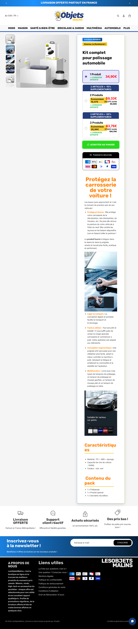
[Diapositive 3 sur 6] (10, 59)
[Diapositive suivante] (130, 3)
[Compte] (124, 16)
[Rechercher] (118, 16)
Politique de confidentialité (50, 580)
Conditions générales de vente (52, 587)
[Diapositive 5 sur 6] (10, 78)
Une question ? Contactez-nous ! (53, 572)
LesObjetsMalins (18, 621)
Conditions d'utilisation (48, 591)
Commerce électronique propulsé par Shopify (42, 621)
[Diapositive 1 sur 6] (10, 39)
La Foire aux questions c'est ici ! (53, 569)
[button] (100, 76)
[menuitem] (126, 28)
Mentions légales (46, 576)
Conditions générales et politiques (120, 621)
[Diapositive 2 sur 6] (10, 49)
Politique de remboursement (51, 583)
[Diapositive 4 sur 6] (10, 69)
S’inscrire (122, 542)
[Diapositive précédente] (6, 3)
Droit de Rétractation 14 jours (51, 594)
